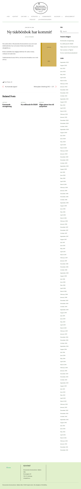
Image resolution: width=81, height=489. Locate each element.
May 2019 (62, 178)
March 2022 (63, 80)
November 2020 (64, 123)
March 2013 (63, 401)
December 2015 (64, 300)
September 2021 (64, 99)
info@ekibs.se (26, 478)
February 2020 (64, 151)
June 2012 (62, 428)
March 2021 (63, 111)
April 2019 (63, 181)
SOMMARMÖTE (46, 16)
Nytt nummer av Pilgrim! (66, 50)
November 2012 (64, 413)
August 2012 (63, 422)
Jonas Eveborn (29, 36)
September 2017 (64, 236)
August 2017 (63, 239)
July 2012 (62, 425)
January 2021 (63, 117)
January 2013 (63, 407)
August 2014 (63, 349)
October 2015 (63, 306)
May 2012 (62, 431)
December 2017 (64, 227)
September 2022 (64, 62)
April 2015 (63, 325)
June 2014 (62, 355)
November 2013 (64, 377)
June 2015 (62, 318)
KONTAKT (15, 16)
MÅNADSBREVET (70, 16)
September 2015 (64, 309)
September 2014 (64, 346)
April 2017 (62, 251)
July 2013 (62, 389)
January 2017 (63, 261)
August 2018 (63, 205)
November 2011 (64, 450)
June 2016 (62, 282)
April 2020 (63, 144)
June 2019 (62, 175)
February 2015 (64, 331)
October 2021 (63, 96)
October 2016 (63, 270)
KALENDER (57, 16)
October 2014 (63, 343)
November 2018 (64, 196)
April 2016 (63, 288)
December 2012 (64, 410)
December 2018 (64, 193)
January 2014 (63, 370)
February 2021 (64, 114)
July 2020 (62, 135)
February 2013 (64, 404)
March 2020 (63, 148)
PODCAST (32, 19)
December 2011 (64, 447)
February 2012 (64, 441)
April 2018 (63, 215)
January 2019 (63, 190)
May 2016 (62, 285)
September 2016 (64, 273)
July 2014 (62, 352)
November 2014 (64, 340)
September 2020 (64, 129)
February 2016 (64, 294)
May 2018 (62, 212)
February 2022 (64, 83)
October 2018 (63, 199)
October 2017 (63, 233)
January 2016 (63, 297)
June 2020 (63, 138)
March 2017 (63, 254)
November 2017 (64, 230)
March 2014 (63, 364)
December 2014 (64, 337)
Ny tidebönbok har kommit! (29, 32)
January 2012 (63, 444)
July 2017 (62, 242)
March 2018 (63, 218)
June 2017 (62, 245)
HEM (8, 16)
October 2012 (63, 416)
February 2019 (64, 187)
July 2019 (62, 172)
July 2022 (62, 68)
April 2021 (63, 108)
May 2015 (62, 322)
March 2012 (63, 438)
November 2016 (64, 267)
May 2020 (63, 141)
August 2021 (63, 102)
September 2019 (64, 166)
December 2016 (64, 264)
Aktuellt (4, 102)
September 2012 (64, 419)
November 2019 (64, 160)
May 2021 (62, 105)
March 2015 (63, 328)
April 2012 (63, 435)
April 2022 (63, 77)
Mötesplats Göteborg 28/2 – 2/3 (44, 86)
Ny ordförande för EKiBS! (29, 104)
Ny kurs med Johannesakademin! (68, 53)
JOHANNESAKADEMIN (44, 19)
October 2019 (63, 163)
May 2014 (62, 358)
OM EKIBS (24, 16)
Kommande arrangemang (7, 105)
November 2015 (64, 303)
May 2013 (62, 395)
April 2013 (63, 398)
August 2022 (63, 65)
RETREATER (34, 16)
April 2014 (63, 361)
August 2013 (63, 386)
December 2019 (64, 157)
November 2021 (64, 93)
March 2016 (63, 291)
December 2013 (64, 373)
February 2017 (64, 257)
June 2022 (63, 71)
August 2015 (63, 312)
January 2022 (63, 86)
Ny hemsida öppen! (11, 86)
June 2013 (62, 392)
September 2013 (64, 383)
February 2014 (64, 367)
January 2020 (63, 154)
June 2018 (62, 209)
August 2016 (63, 276)
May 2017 (62, 248)
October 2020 (63, 126)
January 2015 (63, 334)
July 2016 (62, 279)
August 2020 (63, 132)
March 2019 (63, 184)
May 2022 (62, 74)
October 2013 (63, 380)
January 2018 (63, 224)
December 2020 (64, 120)
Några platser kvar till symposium (46, 105)
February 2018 (64, 221)
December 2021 (64, 89)
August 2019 (63, 169)
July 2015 (62, 315)
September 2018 (64, 202)
